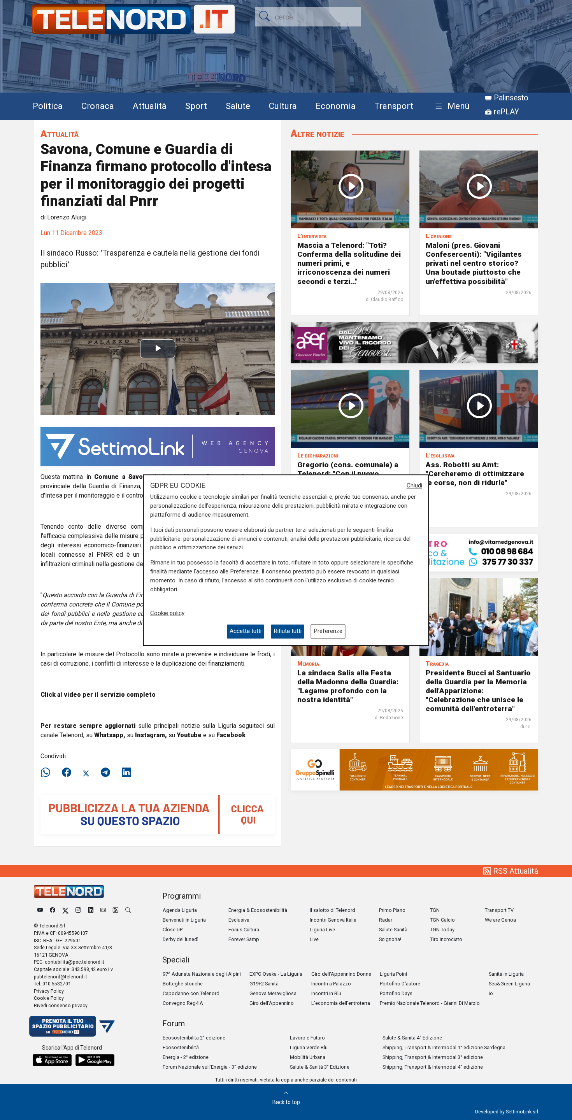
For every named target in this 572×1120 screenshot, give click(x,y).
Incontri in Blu (326, 993)
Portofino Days (396, 993)
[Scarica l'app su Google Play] (95, 1060)
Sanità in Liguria (506, 974)
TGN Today (442, 929)
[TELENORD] (69, 891)
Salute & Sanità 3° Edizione (319, 1067)
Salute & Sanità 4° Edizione (412, 1038)
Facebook (231, 735)
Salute (238, 106)
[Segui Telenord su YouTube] (40, 910)
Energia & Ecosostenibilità (257, 910)
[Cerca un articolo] (128, 910)
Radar (385, 920)
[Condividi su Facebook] (66, 772)
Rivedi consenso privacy (61, 1005)
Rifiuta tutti (288, 631)
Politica (48, 106)
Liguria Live (322, 929)
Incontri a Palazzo (331, 984)
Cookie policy (167, 613)
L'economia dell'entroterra (340, 1003)
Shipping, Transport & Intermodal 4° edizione (433, 1067)
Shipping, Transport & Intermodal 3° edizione (433, 1057)
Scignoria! (390, 939)
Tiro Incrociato (446, 939)
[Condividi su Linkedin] (126, 772)
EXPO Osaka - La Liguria (275, 974)
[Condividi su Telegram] (105, 772)
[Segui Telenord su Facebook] (52, 910)
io (491, 993)
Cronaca (97, 106)
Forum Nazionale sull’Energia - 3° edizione (210, 1067)
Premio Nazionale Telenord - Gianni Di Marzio (430, 1003)
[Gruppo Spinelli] (414, 769)
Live (314, 939)
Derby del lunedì (180, 939)
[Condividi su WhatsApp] (47, 772)
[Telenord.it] (72, 1025)
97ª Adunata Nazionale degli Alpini (202, 974)
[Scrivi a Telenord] (103, 910)
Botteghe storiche (183, 984)
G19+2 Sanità (264, 984)
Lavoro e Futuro (307, 1038)
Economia (336, 106)
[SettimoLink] (157, 446)
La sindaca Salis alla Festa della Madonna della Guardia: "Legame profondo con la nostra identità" (347, 686)
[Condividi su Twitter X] (86, 772)
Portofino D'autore (400, 984)
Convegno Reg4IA (183, 1003)
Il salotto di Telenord (332, 910)
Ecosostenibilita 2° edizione (194, 1038)
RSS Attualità (514, 871)
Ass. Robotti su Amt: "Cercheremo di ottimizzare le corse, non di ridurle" (475, 473)
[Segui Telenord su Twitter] (65, 910)
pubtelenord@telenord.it (60, 977)
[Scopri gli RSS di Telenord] (115, 910)
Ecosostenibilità (181, 1047)
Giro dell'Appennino (271, 1003)
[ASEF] (414, 342)
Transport (393, 106)
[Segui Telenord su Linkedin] (90, 910)
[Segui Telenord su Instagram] (78, 910)
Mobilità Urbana (307, 1057)
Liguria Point (393, 974)
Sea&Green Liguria (509, 984)
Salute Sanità (393, 929)
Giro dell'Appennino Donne (341, 974)
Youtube (189, 735)
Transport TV (499, 910)
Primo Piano (392, 910)
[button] (450, 106)
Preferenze (328, 631)
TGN (435, 910)
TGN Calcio (442, 920)
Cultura (283, 106)
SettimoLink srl (522, 1112)
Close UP (172, 929)
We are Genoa (500, 920)
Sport (196, 106)
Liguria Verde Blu (309, 1047)
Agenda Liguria (180, 910)
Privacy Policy (49, 991)
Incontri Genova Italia (333, 920)
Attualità (150, 106)
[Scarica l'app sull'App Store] (52, 1060)
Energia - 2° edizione (186, 1057)
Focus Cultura (243, 929)
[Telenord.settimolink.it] (157, 813)
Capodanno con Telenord (191, 993)
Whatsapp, (109, 735)
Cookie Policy (49, 998)
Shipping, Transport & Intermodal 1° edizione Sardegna (444, 1047)
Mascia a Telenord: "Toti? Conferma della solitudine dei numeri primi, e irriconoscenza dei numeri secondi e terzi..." (349, 263)
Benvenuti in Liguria (184, 920)
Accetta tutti (245, 631)
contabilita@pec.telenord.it (74, 962)
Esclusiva (238, 920)
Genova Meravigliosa (273, 993)
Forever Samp (243, 939)
